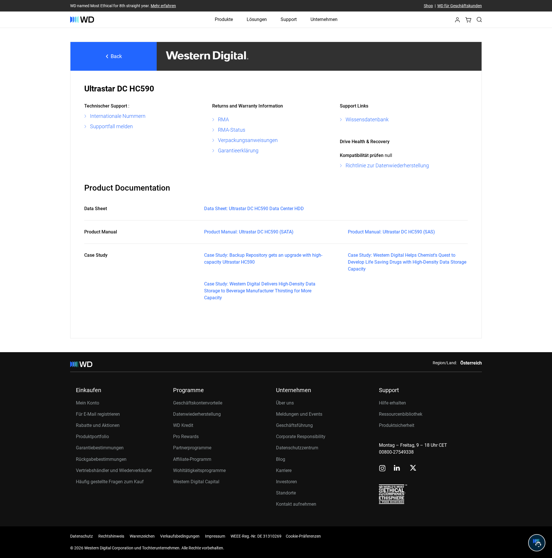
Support (289, 19)
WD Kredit (183, 425)
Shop (428, 5)
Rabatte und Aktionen (98, 425)
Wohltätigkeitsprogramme (199, 470)
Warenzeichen (142, 536)
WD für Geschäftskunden (459, 5)
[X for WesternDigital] (413, 468)
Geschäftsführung (294, 425)
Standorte (286, 493)
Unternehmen (324, 19)
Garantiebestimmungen (100, 447)
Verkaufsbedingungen (180, 536)
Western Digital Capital (196, 481)
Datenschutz (81, 536)
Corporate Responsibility (300, 436)
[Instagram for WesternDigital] (382, 469)
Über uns (285, 403)
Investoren (286, 481)
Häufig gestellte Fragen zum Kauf (110, 481)
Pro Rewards (186, 436)
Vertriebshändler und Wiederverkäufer (114, 470)
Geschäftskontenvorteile (197, 403)
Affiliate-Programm (192, 459)
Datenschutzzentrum (297, 447)
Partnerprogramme (192, 447)
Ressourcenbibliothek (400, 414)
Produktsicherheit (396, 425)
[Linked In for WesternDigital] (397, 469)
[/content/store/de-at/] (82, 19)
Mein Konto (87, 403)
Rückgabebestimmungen (101, 459)
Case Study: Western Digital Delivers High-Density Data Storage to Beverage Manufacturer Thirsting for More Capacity (259, 290)
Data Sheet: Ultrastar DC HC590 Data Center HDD (254, 208)
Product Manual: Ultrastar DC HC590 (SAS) (391, 232)
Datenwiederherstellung (197, 414)
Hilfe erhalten (392, 403)
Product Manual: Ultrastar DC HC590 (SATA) (249, 232)
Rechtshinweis (111, 536)
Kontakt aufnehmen (296, 504)
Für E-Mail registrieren (98, 414)
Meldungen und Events (299, 414)
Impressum (215, 536)
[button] (457, 21)
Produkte (224, 19)
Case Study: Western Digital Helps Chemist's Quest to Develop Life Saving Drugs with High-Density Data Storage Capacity (407, 262)
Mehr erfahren (163, 5)
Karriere (284, 470)
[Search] (479, 19)
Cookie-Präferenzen (303, 536)
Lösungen (257, 19)
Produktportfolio (92, 436)
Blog (280, 459)
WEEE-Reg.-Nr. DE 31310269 (256, 536)
